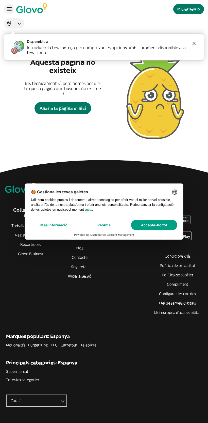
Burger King (38, 345)
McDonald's (15, 345)
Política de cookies (177, 275)
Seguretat (79, 266)
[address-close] (194, 43)
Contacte (80, 257)
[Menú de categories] (9, 9)
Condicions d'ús (177, 256)
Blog (79, 248)
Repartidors (30, 244)
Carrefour (69, 345)
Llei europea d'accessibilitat (177, 312)
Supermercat (17, 371)
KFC (54, 345)
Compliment (177, 284)
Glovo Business (30, 254)
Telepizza (88, 345)
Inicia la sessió (79, 276)
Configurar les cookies (177, 293)
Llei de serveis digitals (177, 303)
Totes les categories (22, 380)
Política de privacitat (177, 265)
